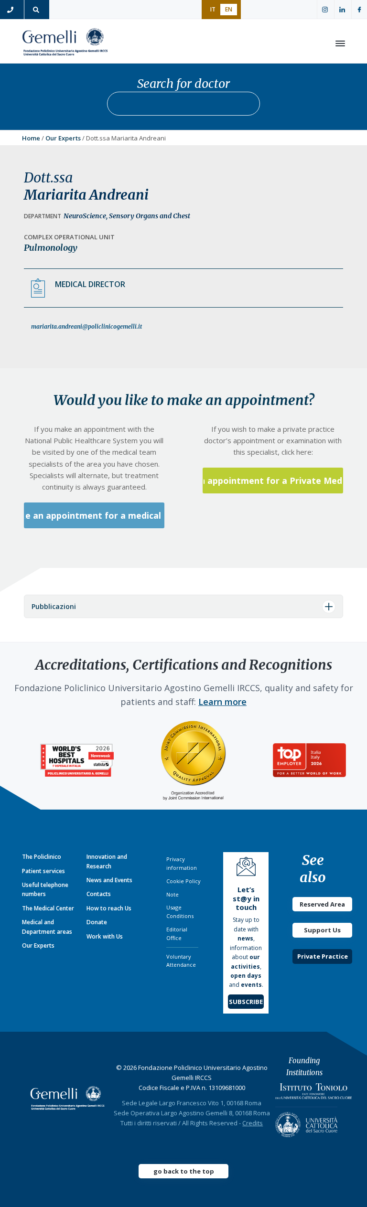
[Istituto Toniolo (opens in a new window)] (313, 1093)
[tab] (183, 606)
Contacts (98, 894)
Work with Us (104, 936)
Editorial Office (176, 933)
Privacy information (181, 863)
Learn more (222, 701)
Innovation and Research (106, 861)
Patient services (43, 871)
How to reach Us (108, 908)
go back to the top (183, 1171)
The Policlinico (41, 857)
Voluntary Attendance (181, 961)
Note (172, 894)
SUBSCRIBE (246, 1001)
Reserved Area (322, 904)
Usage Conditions (180, 911)
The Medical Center (48, 908)
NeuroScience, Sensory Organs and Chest (127, 216)
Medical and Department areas (47, 926)
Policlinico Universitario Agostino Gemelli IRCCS (65, 43)
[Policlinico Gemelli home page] (67, 1098)
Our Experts (63, 138)
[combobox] (183, 104)
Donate (96, 922)
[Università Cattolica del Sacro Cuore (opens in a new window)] (306, 1122)
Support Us (322, 930)
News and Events (109, 880)
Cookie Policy (183, 881)
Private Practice (322, 956)
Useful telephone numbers (45, 889)
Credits (252, 1123)
